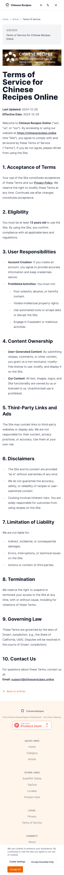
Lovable (32, 790)
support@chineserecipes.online (32, 679)
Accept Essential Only (42, 862)
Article (15, 19)
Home (5, 19)
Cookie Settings (17, 861)
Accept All (15, 869)
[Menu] (56, 5)
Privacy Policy (43, 182)
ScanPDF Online (32, 778)
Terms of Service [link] (31, 19)
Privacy (32, 816)
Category (32, 753)
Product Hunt (32, 797)
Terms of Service (32, 822)
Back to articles (16, 691)
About (32, 841)
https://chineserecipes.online (36, 133)
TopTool (32, 784)
